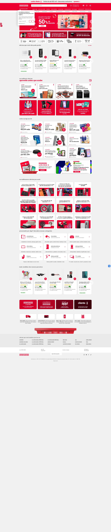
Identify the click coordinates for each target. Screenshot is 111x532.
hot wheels (77, 344)
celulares (51, 11)
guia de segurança (43, 350)
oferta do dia (88, 9)
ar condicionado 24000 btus (37, 339)
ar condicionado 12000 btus (37, 341)
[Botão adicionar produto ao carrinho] (45, 57)
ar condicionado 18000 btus (37, 344)
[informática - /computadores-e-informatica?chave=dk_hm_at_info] (31, 246)
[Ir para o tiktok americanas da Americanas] (91, 354)
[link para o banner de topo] (55, 2)
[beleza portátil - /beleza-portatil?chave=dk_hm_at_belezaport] (55, 256)
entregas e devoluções (86, 350)
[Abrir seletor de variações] (31, 57)
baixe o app (34, 9)
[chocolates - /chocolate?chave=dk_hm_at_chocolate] (55, 236)
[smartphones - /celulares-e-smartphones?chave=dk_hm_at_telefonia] (31, 236)
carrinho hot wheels (67, 344)
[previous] (19, 61)
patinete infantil (51, 341)
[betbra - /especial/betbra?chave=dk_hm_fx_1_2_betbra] (74, 167)
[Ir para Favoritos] (87, 5)
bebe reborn (88, 344)
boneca (49, 344)
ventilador (21, 339)
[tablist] (55, 29)
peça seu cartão (41, 9)
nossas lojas (60, 9)
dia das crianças (66, 350)
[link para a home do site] (23, 5)
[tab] (50, 29)
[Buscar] (65, 5)
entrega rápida (68, 9)
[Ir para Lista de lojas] (83, 5)
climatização (44, 11)
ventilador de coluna (23, 341)
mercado (37, 11)
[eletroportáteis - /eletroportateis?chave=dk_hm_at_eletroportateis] (80, 246)
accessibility (1, 26)
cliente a (48, 9)
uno (76, 339)
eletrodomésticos (59, 11)
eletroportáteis (82, 11)
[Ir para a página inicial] (24, 355)
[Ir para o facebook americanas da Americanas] (88, 354)
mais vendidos (54, 9)
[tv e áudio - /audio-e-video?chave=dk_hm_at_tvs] (80, 256)
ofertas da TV (81, 9)
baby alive (65, 339)
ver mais (89, 45)
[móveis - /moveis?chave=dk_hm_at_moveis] (80, 236)
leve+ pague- (74, 9)
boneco (64, 341)
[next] (91, 61)
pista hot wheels (78, 341)
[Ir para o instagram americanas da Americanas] (84, 354)
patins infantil (89, 339)
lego (87, 341)
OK (31, 21)
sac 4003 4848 (22, 350)
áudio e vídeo (74, 11)
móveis (89, 11)
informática (67, 11)
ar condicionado (22, 344)
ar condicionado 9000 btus (53, 339)
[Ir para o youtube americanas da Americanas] (86, 354)
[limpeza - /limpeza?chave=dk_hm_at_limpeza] (31, 256)
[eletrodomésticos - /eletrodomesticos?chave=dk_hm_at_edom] (55, 246)
